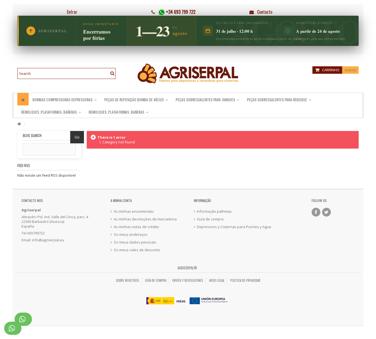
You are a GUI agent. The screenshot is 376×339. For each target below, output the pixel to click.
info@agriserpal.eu (48, 239)
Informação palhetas (214, 211)
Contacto (264, 12)
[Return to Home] (19, 124)
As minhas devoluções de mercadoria (145, 219)
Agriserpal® (187, 267)
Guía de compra (210, 219)
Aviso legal (216, 280)
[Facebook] (316, 212)
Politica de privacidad (245, 280)
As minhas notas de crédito (136, 227)
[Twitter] (326, 212)
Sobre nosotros (127, 280)
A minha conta (121, 200)
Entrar (71, 12)
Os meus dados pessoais (135, 242)
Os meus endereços (131, 234)
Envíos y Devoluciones (187, 280)
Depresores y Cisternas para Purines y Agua (234, 227)
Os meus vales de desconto (137, 250)
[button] (279, 99)
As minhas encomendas (134, 211)
